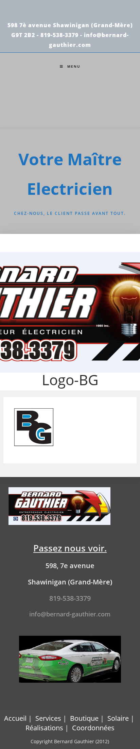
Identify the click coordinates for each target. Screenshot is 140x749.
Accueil (15, 718)
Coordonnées (93, 727)
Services (48, 718)
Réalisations (44, 727)
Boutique (84, 718)
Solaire (118, 718)
